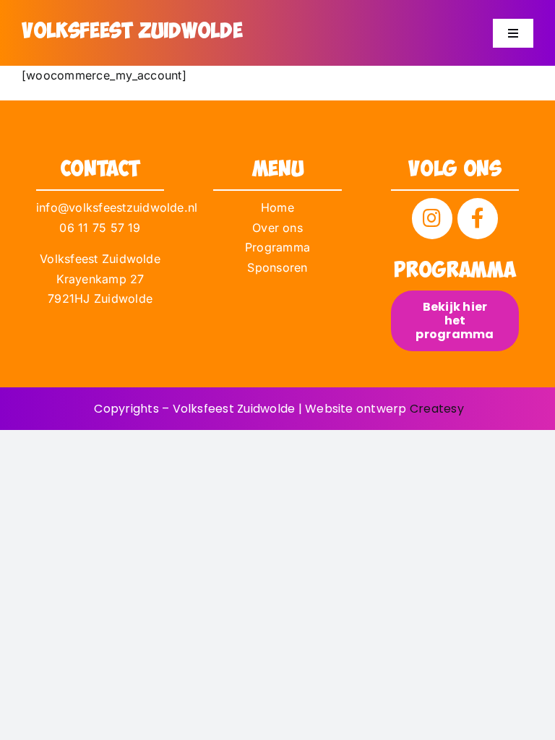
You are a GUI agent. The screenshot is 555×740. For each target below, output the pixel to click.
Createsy (437, 408)
